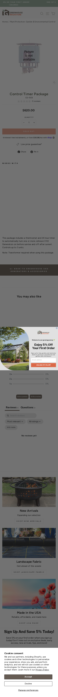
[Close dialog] (57, 328)
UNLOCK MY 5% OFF (43, 365)
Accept (28, 677)
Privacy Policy (42, 670)
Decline (28, 683)
